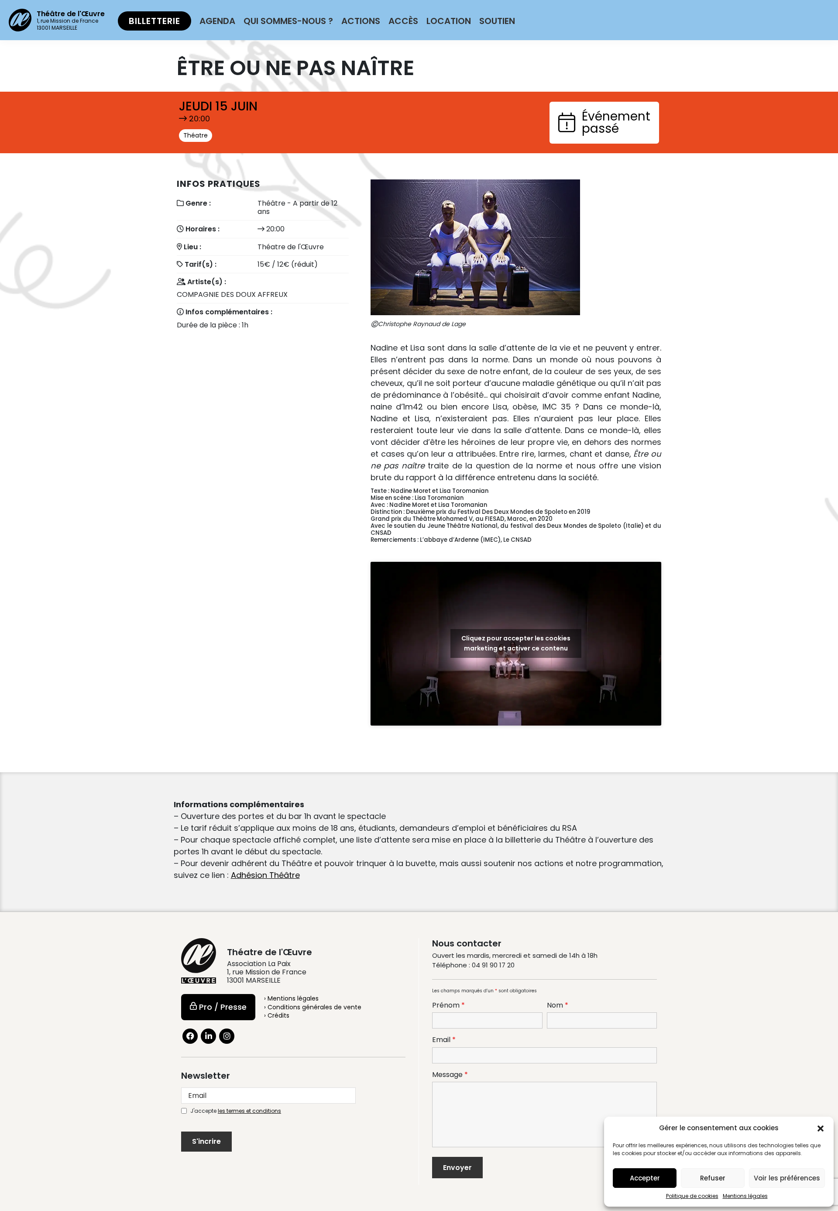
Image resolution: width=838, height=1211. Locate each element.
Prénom (448, 1005)
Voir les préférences (787, 1178)
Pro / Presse (223, 1006)
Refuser (712, 1178)
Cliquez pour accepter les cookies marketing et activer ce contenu (515, 643)
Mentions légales (745, 1196)
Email (444, 1040)
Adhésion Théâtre (265, 875)
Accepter (645, 1178)
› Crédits (276, 1015)
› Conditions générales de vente (312, 1007)
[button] (820, 1128)
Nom (557, 1005)
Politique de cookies (692, 1196)
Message (450, 1074)
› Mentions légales (291, 998)
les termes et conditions (249, 1111)
